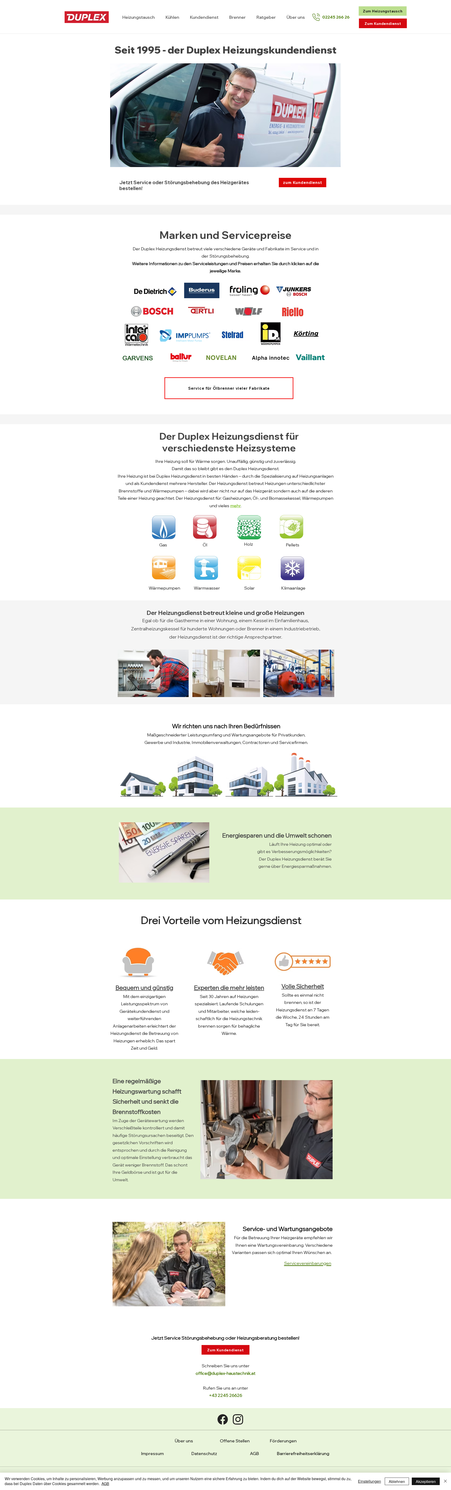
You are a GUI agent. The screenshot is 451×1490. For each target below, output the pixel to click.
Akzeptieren (426, 1481)
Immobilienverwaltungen (216, 742)
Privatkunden (291, 735)
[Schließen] (445, 1481)
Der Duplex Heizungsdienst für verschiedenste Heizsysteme (229, 442)
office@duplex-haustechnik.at (225, 1373)
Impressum (152, 1453)
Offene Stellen (235, 1441)
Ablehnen (397, 1481)
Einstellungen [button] (369, 1481)
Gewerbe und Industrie (167, 742)
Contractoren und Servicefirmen (274, 742)
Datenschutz (204, 1453)
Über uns (184, 1441)
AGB (254, 1453)
